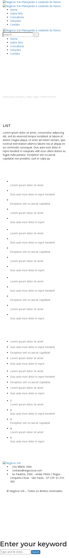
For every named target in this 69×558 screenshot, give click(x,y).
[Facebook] (4, 487)
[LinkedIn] (9, 487)
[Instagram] (7, 487)
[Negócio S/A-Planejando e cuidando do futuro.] (32, 2)
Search (35, 552)
